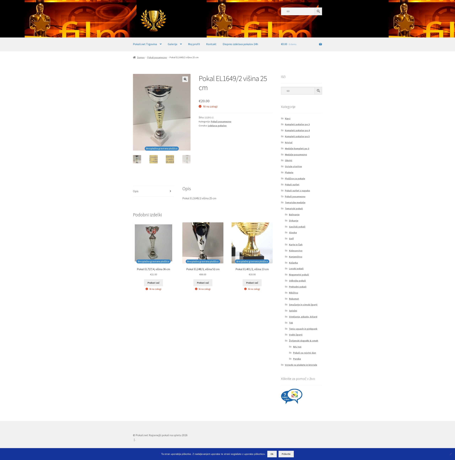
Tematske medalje (295, 202)
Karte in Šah (296, 244)
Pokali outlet (292, 184)
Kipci (287, 118)
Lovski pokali (296, 268)
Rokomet (294, 298)
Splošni (293, 310)
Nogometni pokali (299, 274)
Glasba (293, 232)
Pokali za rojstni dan (304, 352)
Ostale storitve (293, 166)
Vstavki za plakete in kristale (301, 364)
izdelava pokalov (217, 125)
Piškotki (286, 454)
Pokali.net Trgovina (145, 44)
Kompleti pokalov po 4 (297, 130)
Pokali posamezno (157, 57)
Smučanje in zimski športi (303, 304)
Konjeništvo (295, 256)
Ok (272, 454)
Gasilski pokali (297, 226)
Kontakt (211, 44)
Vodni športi (296, 334)
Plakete (289, 172)
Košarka (293, 262)
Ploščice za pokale (295, 178)
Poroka (297, 358)
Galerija (172, 44)
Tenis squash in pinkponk (303, 328)
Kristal (288, 142)
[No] (450, 454)
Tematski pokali (294, 208)
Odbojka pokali (297, 280)
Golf (291, 238)
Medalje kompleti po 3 (297, 148)
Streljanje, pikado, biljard (303, 316)
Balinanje (294, 214)
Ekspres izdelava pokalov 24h (240, 44)
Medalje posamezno (296, 154)
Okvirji (288, 160)
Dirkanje (293, 220)
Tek (291, 322)
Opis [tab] (135, 191)
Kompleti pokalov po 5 (297, 136)
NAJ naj (297, 346)
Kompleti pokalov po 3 (297, 124)
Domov (141, 57)
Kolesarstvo (295, 250)
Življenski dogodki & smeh (303, 340)
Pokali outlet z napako (297, 190)
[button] (185, 79)
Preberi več (153, 282)
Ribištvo (293, 292)
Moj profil (194, 44)
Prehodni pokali (297, 286)
